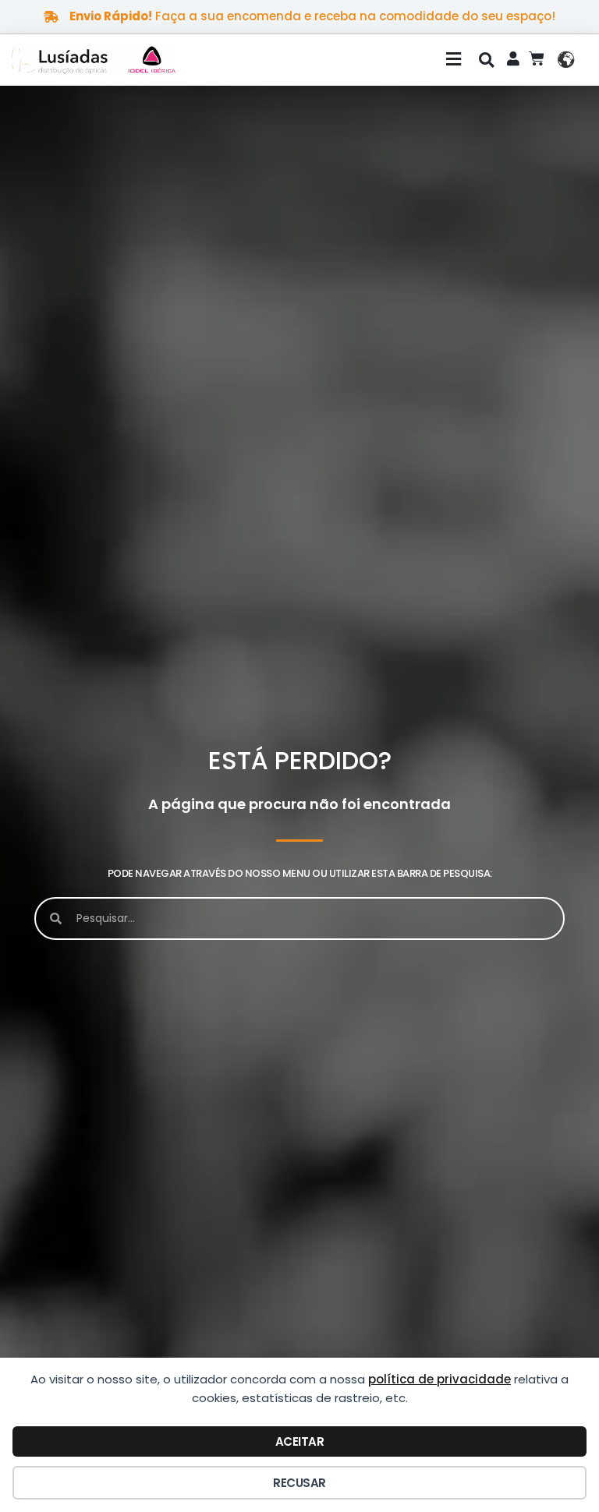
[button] (331, 60)
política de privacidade (439, 1379)
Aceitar (299, 1441)
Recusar (299, 1483)
